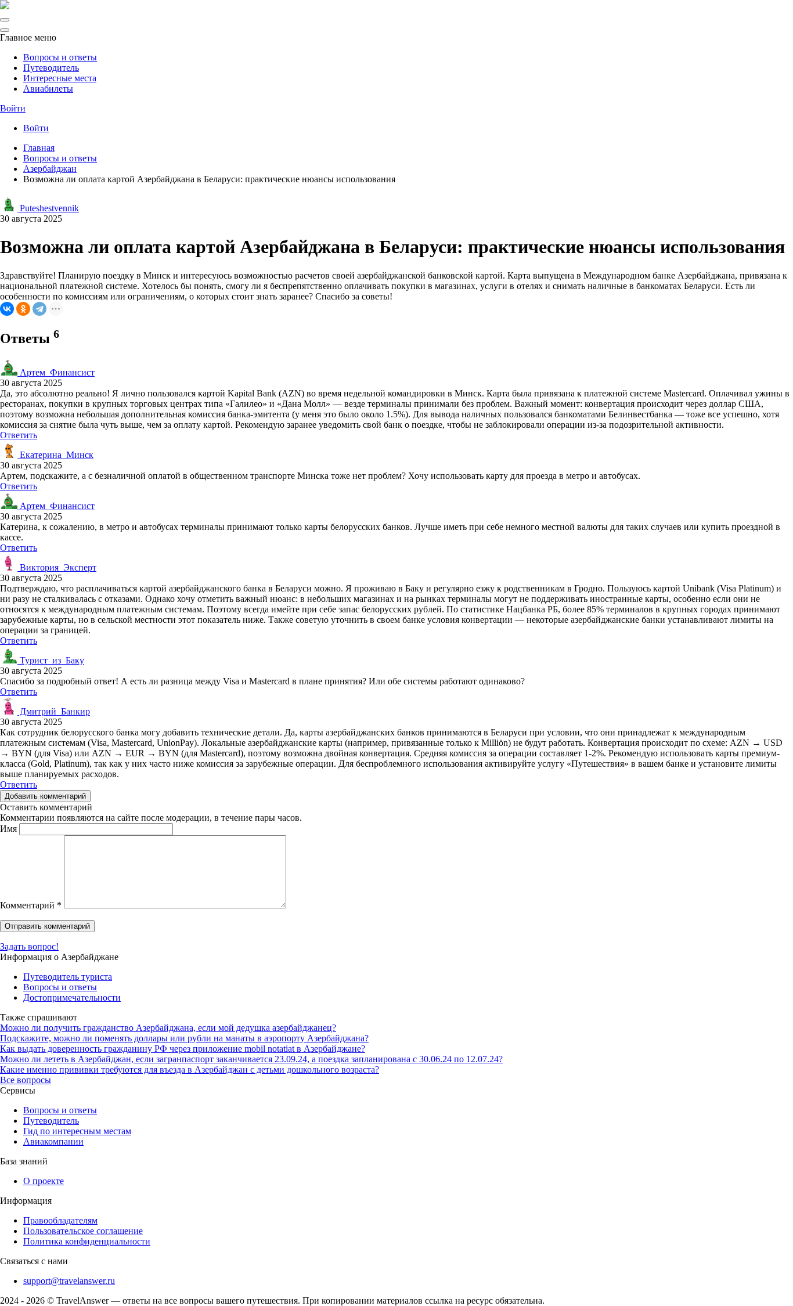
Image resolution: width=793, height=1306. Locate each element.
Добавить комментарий (45, 796)
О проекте (43, 1181)
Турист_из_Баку (50, 660)
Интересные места (59, 78)
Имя (8, 829)
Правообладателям (60, 1220)
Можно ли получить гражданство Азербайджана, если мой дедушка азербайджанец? (168, 1028)
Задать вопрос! (29, 946)
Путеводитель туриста (67, 977)
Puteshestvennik (48, 208)
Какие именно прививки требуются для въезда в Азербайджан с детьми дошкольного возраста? (189, 1069)
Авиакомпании (53, 1141)
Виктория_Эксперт (56, 567)
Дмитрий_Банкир (53, 711)
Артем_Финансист (56, 372)
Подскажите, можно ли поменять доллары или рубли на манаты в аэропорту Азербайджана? (184, 1038)
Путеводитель (51, 68)
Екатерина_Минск (55, 455)
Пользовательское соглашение (83, 1231)
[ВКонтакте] (7, 309)
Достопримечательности (72, 997)
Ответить (18, 435)
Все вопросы (25, 1080)
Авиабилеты (48, 88)
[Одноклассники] (23, 309)
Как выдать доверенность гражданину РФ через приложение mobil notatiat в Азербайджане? (182, 1049)
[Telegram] (39, 309)
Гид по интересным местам (77, 1131)
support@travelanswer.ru (69, 1281)
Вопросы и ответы (60, 57)
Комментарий (31, 905)
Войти (13, 108)
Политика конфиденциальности (86, 1241)
